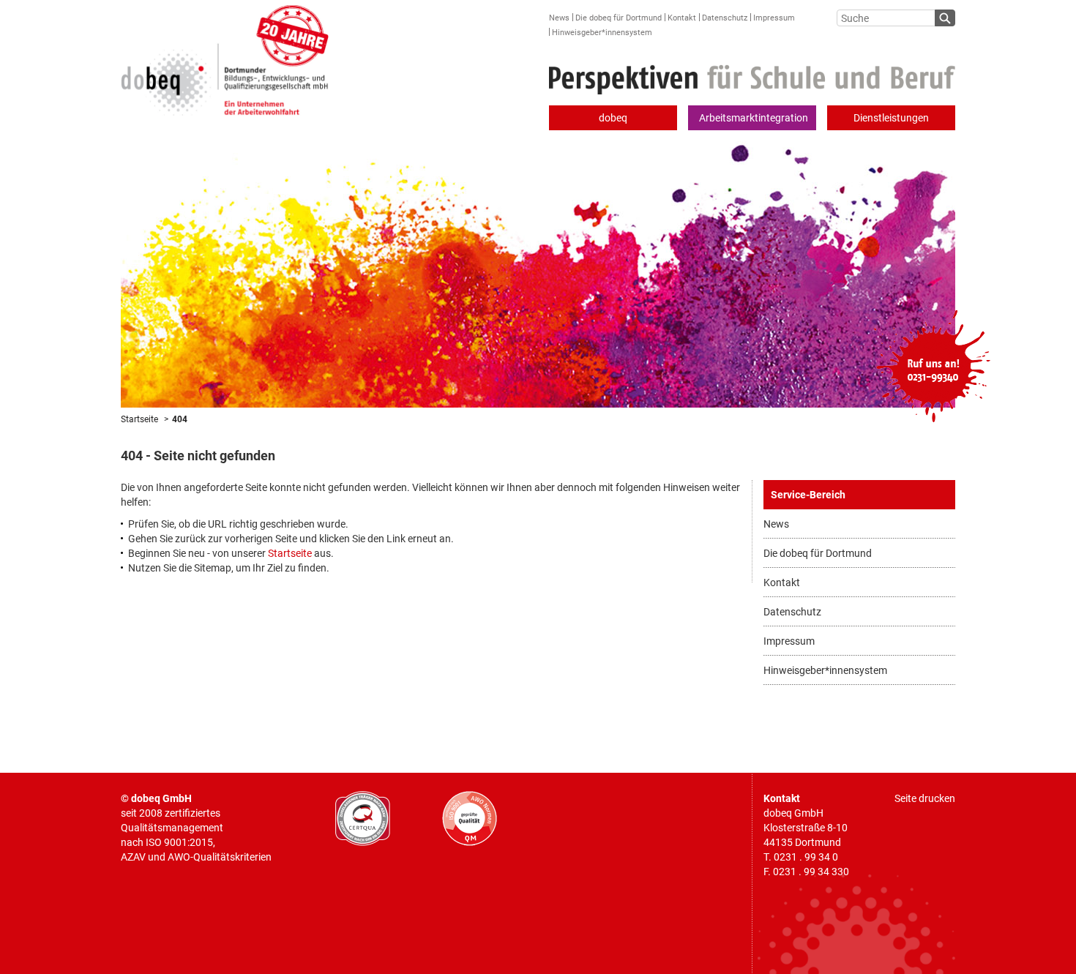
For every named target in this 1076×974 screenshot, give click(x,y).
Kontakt (682, 18)
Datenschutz (724, 18)
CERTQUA (362, 818)
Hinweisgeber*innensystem (602, 32)
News (559, 18)
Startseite (139, 419)
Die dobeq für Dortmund (618, 18)
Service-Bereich (808, 495)
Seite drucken (924, 798)
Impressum (774, 18)
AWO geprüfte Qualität (469, 818)
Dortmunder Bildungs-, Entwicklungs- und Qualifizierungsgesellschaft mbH (225, 58)
